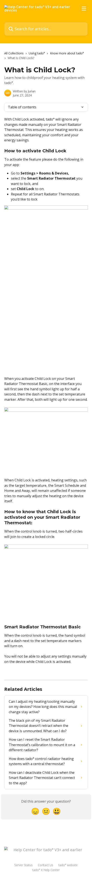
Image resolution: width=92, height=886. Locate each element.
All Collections (14, 53)
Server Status (23, 865)
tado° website (68, 865)
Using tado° (37, 53)
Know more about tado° (67, 53)
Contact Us (45, 865)
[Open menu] (84, 8)
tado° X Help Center (46, 870)
